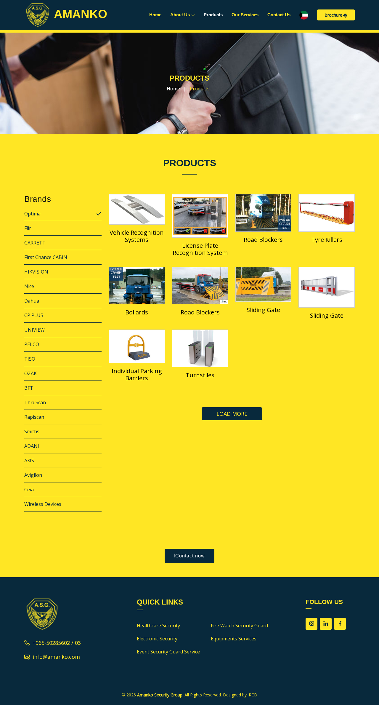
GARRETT (35, 242)
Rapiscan (34, 417)
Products (213, 14)
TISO (29, 359)
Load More (231, 413)
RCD (253, 695)
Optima (32, 213)
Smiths (31, 431)
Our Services (245, 14)
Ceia (29, 489)
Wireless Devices (42, 504)
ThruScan (35, 402)
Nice (29, 286)
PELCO (31, 344)
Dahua (31, 301)
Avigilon (33, 475)
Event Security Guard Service (168, 651)
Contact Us (278, 14)
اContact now (189, 555)
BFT (28, 388)
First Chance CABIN (45, 257)
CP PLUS (33, 315)
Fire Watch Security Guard (239, 625)
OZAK (30, 373)
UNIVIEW (34, 330)
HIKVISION (36, 271)
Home (155, 14)
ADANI (31, 446)
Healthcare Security (158, 625)
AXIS (29, 460)
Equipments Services (233, 638)
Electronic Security (157, 638)
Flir (27, 228)
